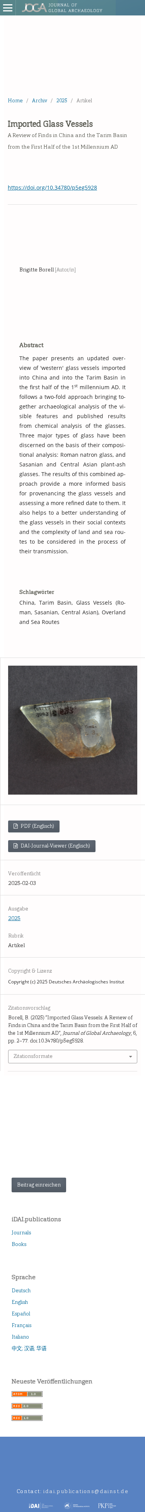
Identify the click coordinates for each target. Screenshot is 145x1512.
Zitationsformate (33, 1056)
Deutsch (21, 1290)
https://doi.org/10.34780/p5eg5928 (52, 187)
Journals (21, 1232)
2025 (61, 100)
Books (19, 1244)
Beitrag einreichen (39, 1184)
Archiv (39, 100)
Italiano (20, 1337)
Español (21, 1313)
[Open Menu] (7, 7)
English (20, 1302)
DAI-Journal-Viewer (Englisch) (54, 845)
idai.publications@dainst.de (85, 1491)
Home (15, 100)
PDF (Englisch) (36, 826)
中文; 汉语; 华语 (29, 1348)
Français (21, 1325)
